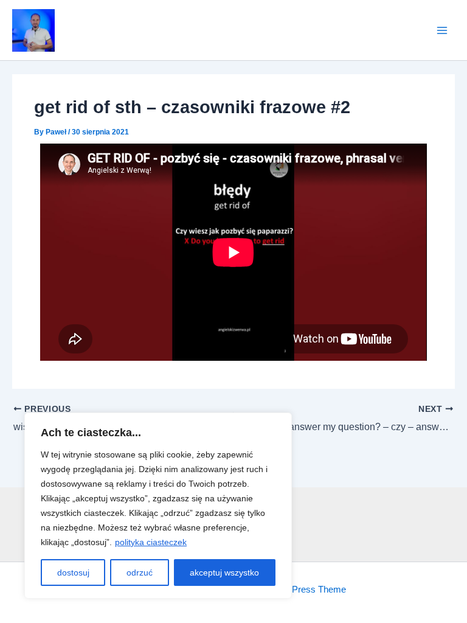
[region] (158, 505)
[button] (33, 30)
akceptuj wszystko (224, 572)
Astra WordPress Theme (296, 589)
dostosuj (73, 572)
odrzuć (139, 572)
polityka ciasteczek (151, 542)
